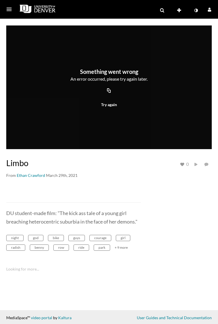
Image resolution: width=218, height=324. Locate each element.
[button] (10, 9)
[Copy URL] (109, 91)
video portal (41, 317)
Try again (109, 104)
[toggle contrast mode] (196, 10)
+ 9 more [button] (121, 247)
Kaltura (65, 317)
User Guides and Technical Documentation (174, 317)
